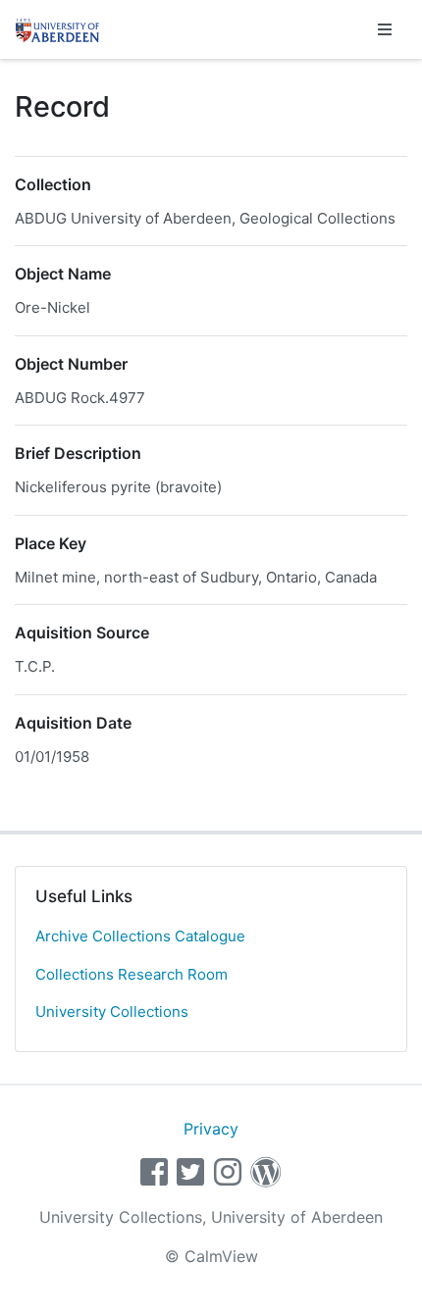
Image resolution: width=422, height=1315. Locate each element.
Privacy (211, 1128)
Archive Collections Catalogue (140, 936)
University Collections (111, 1011)
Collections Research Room (131, 974)
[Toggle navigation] (384, 29)
